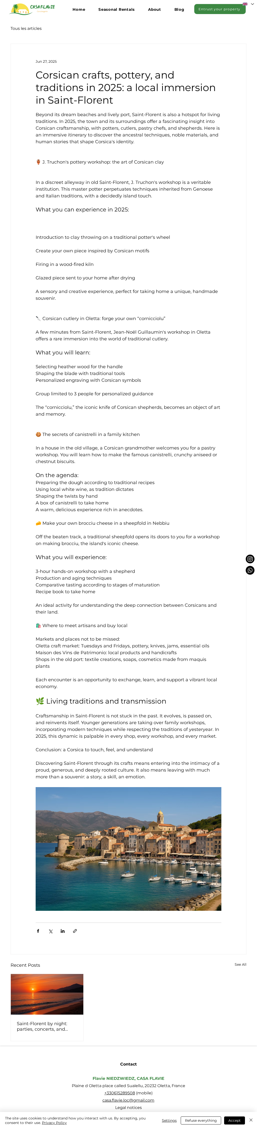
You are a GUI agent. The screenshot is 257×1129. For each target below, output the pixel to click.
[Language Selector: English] (248, 4)
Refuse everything (201, 1120)
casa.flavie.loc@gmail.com (128, 1100)
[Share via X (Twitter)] (50, 931)
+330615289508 (119, 1093)
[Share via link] (75, 931)
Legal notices (128, 1107)
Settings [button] (169, 1120)
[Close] (251, 1120)
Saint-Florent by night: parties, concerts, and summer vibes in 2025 (42, 1026)
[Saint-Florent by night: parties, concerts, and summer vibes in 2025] (47, 994)
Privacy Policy (54, 1122)
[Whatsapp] (250, 570)
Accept (234, 1120)
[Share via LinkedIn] (62, 931)
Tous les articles (26, 28)
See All (240, 964)
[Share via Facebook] (38, 931)
